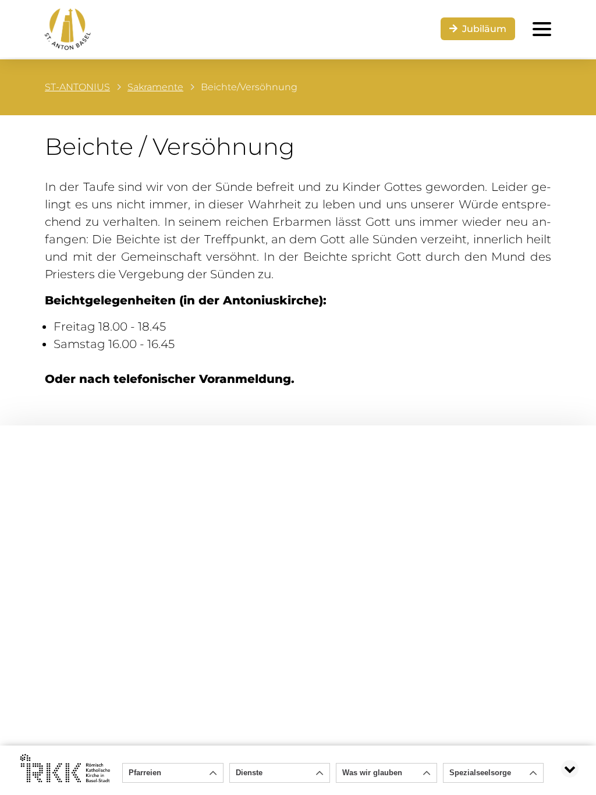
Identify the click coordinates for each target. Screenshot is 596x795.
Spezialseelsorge (480, 772)
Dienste (249, 772)
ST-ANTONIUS (77, 87)
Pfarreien (145, 772)
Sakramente (155, 87)
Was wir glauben (372, 772)
